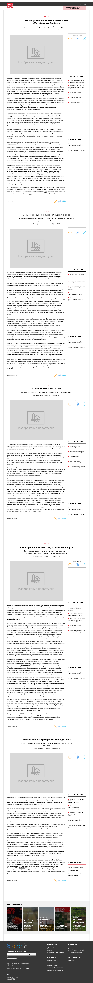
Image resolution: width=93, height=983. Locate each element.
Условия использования (11, 979)
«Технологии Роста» (19, 347)
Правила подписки (52, 949)
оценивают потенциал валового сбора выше (19, 509)
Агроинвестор (18, 4)
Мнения (55, 7)
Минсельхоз (53, 330)
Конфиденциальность (11, 978)
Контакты (49, 950)
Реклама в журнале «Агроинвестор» (52, 962)
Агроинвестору (12, 144)
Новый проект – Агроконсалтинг (55, 952)
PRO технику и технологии (31, 4)
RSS (69, 962)
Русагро (38, 171)
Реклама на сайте (51, 960)
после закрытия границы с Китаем (20, 701)
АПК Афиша (68, 4)
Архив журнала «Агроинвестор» (76, 949)
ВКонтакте (71, 960)
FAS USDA (22, 868)
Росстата (16, 187)
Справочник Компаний (46, 4)
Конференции (59, 4)
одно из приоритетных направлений (44, 824)
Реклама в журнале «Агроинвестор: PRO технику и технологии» (55, 967)
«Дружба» (28, 274)
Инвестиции (18, 7)
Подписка (70, 947)
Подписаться (31, 954)
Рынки (32, 7)
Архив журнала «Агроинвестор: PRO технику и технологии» (76, 951)
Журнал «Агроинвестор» (53, 947)
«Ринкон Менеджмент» (30, 142)
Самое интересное (40, 7)
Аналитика (25, 7)
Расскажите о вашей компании (55, 970)
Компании (49, 7)
